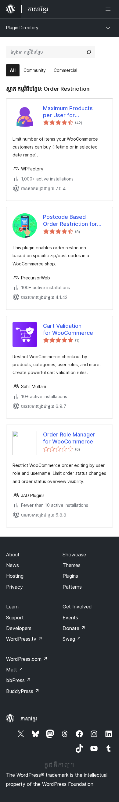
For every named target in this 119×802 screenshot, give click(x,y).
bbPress (18, 680)
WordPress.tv (24, 639)
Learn (12, 607)
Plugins (70, 576)
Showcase (74, 555)
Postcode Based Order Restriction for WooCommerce (70, 221)
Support (15, 618)
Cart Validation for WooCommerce (68, 329)
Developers (18, 628)
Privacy (14, 587)
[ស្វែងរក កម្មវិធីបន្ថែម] (89, 52)
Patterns (72, 587)
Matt (14, 670)
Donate (74, 628)
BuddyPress (22, 691)
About (13, 555)
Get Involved (77, 607)
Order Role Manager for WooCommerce (69, 438)
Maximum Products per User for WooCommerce (68, 112)
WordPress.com (27, 659)
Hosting (14, 576)
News (12, 565)
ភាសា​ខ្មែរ (28, 719)
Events (70, 618)
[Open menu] (109, 9)
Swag (72, 639)
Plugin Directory (22, 27)
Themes (72, 565)
